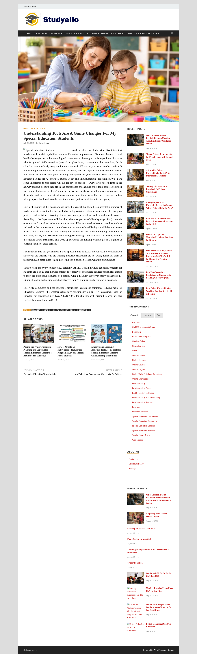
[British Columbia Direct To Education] (135, 624)
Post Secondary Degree (142, 388)
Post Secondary (138, 383)
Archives (148, 315)
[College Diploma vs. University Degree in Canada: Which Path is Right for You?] (135, 203)
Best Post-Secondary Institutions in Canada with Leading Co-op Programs (158, 275)
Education (136, 332)
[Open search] (172, 33)
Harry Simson (44, 143)
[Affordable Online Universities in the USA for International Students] (135, 171)
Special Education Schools (143, 426)
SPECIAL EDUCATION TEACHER (142, 33)
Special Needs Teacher (141, 435)
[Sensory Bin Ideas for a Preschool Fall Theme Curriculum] (135, 187)
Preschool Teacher (140, 412)
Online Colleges (139, 360)
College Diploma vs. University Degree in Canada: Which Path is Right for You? (159, 205)
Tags (159, 315)
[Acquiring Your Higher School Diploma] (135, 514)
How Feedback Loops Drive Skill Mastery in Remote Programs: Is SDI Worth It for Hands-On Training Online (159, 256)
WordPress (158, 650)
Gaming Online (138, 341)
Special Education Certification (145, 416)
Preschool (136, 407)
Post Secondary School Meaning (146, 397)
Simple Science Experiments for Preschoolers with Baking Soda (159, 157)
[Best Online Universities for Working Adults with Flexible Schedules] (135, 288)
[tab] (135, 315)
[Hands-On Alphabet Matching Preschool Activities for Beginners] (135, 235)
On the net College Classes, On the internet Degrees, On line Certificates (159, 607)
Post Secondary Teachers (142, 402)
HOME (29, 33)
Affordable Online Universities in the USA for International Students (158, 173)
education (46, 310)
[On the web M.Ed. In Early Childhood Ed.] (135, 574)
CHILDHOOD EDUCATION (48, 33)
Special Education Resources (144, 421)
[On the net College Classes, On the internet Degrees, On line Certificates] (135, 605)
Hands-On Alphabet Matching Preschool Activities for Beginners (159, 237)
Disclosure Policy (136, 464)
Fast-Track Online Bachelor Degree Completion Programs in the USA (159, 221)
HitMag (170, 650)
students (64, 310)
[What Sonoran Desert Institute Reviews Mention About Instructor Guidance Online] (135, 136)
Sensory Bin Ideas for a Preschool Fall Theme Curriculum (156, 189)
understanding (83, 310)
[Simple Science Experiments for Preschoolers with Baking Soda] (135, 154)
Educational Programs (141, 336)
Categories (134, 315)
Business (136, 322)
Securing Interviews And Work (141, 528)
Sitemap (132, 468)
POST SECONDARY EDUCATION (106, 33)
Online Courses (138, 365)
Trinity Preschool (135, 563)
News (134, 350)
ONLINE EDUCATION (75, 33)
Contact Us (133, 459)
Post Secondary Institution (143, 393)
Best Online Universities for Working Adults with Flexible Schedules (159, 291)
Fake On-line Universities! (139, 539)
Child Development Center (143, 327)
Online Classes (138, 355)
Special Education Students (34, 129)
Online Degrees (138, 369)
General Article (138, 346)
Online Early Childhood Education (147, 374)
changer (36, 310)
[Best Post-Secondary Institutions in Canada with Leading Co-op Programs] (135, 273)
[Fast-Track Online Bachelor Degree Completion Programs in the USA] (135, 219)
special (56, 310)
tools (72, 310)
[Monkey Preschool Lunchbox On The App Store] (135, 588)
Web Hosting (137, 440)
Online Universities (140, 379)
